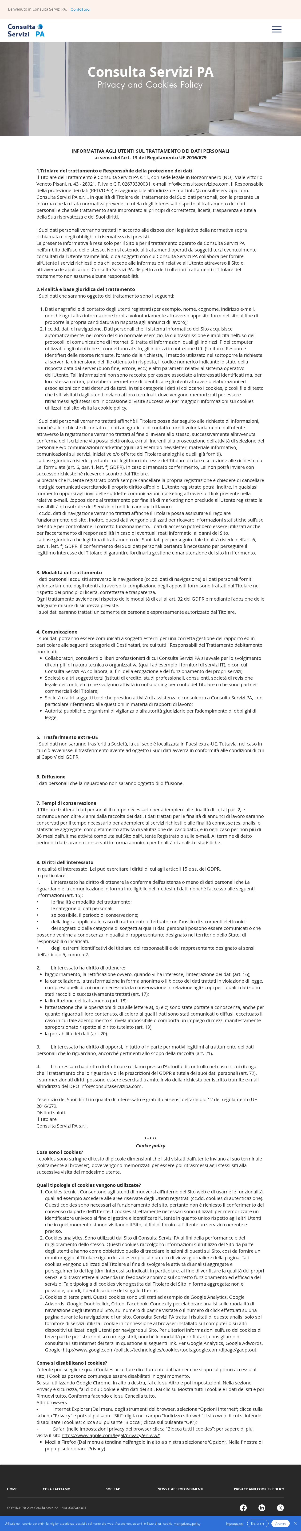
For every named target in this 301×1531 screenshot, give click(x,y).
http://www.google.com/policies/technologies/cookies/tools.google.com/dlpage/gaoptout (159, 1350)
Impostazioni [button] (234, 1523)
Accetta (280, 1523)
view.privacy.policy (187, 1523)
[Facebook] (243, 1507)
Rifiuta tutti (258, 1523)
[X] (280, 1507)
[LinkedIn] (261, 1507)
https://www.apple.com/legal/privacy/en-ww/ (110, 1435)
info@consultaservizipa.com (198, 184)
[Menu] (276, 29)
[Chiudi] (295, 1523)
